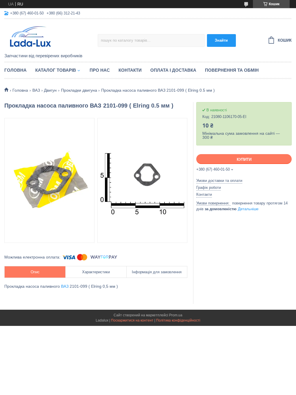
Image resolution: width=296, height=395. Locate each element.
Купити (244, 159)
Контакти (130, 70)
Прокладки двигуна (79, 90)
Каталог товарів (55, 70)
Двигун (50, 90)
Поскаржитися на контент (132, 320)
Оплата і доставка (173, 70)
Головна (15, 70)
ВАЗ (36, 90)
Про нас (100, 70)
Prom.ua (175, 315)
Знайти (221, 40)
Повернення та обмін (232, 70)
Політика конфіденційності (178, 320)
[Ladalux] (51, 36)
